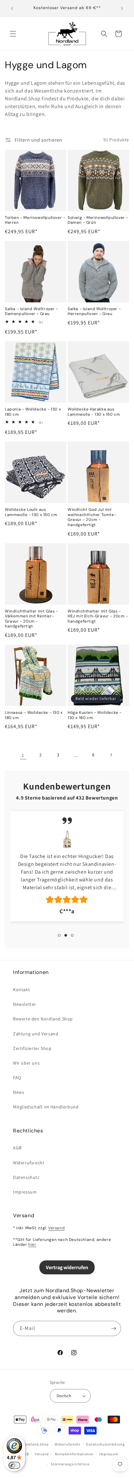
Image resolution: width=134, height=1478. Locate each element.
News (18, 1092)
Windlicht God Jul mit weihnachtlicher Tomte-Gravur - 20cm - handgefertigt (92, 517)
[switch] (14, 1465)
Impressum (25, 1192)
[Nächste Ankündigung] (122, 8)
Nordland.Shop (35, 1444)
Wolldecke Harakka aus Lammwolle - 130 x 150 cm (94, 412)
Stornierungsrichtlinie (70, 1464)
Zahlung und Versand (35, 1034)
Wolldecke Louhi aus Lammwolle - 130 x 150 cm (31, 512)
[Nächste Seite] (111, 755)
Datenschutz (26, 1177)
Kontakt (21, 989)
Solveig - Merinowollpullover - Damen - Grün (98, 220)
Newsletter (24, 1004)
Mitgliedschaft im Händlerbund (45, 1107)
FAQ (17, 1077)
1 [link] (23, 755)
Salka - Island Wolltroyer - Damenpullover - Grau (31, 312)
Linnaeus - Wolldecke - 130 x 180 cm (34, 715)
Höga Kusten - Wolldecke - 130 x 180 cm (95, 715)
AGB (17, 1148)
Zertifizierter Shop (32, 1048)
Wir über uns (26, 1063)
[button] (13, 34)
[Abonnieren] (113, 1328)
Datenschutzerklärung (105, 1444)
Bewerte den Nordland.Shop (43, 1019)
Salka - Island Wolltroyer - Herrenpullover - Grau (94, 312)
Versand (56, 1228)
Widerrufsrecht (28, 1163)
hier (32, 1244)
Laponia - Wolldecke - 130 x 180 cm (33, 412)
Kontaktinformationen (74, 1454)
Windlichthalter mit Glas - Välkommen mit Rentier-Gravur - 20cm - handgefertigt (31, 619)
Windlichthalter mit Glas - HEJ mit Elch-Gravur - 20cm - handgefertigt (98, 616)
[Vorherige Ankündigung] (12, 8)
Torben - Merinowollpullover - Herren (35, 220)
